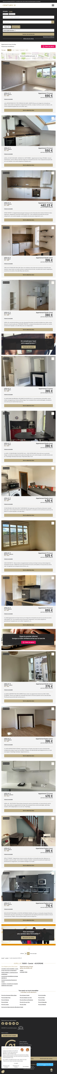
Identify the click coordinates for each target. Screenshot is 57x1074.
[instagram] (6, 1023)
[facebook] (2, 1023)
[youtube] (17, 1023)
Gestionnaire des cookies (46, 1058)
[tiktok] (10, 1023)
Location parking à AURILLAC (28, 1068)
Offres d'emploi (23, 1041)
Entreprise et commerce (25, 1045)
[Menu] (53, 5)
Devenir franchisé (23, 1043)
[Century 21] (9, 5)
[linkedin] (13, 1023)
